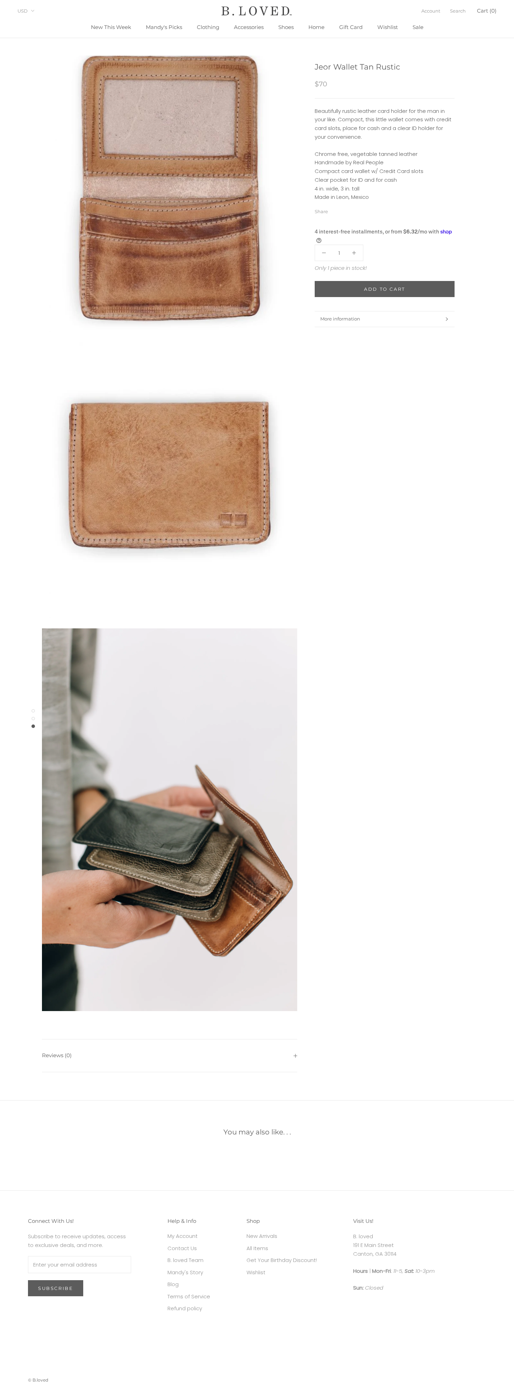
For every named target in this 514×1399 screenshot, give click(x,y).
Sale (418, 27)
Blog (173, 1284)
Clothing (208, 27)
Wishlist (387, 27)
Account (430, 11)
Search (458, 11)
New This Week (111, 27)
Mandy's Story (185, 1272)
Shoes (286, 27)
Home (316, 27)
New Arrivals (262, 1236)
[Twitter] (344, 210)
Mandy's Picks (164, 27)
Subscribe (55, 1288)
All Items (257, 1248)
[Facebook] (335, 210)
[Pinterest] (353, 210)
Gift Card (351, 27)
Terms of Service (188, 1296)
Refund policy (184, 1308)
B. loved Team (185, 1260)
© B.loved (38, 1380)
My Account (182, 1236)
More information (340, 319)
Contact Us (182, 1248)
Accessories (249, 27)
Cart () (487, 10)
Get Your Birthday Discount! (282, 1260)
